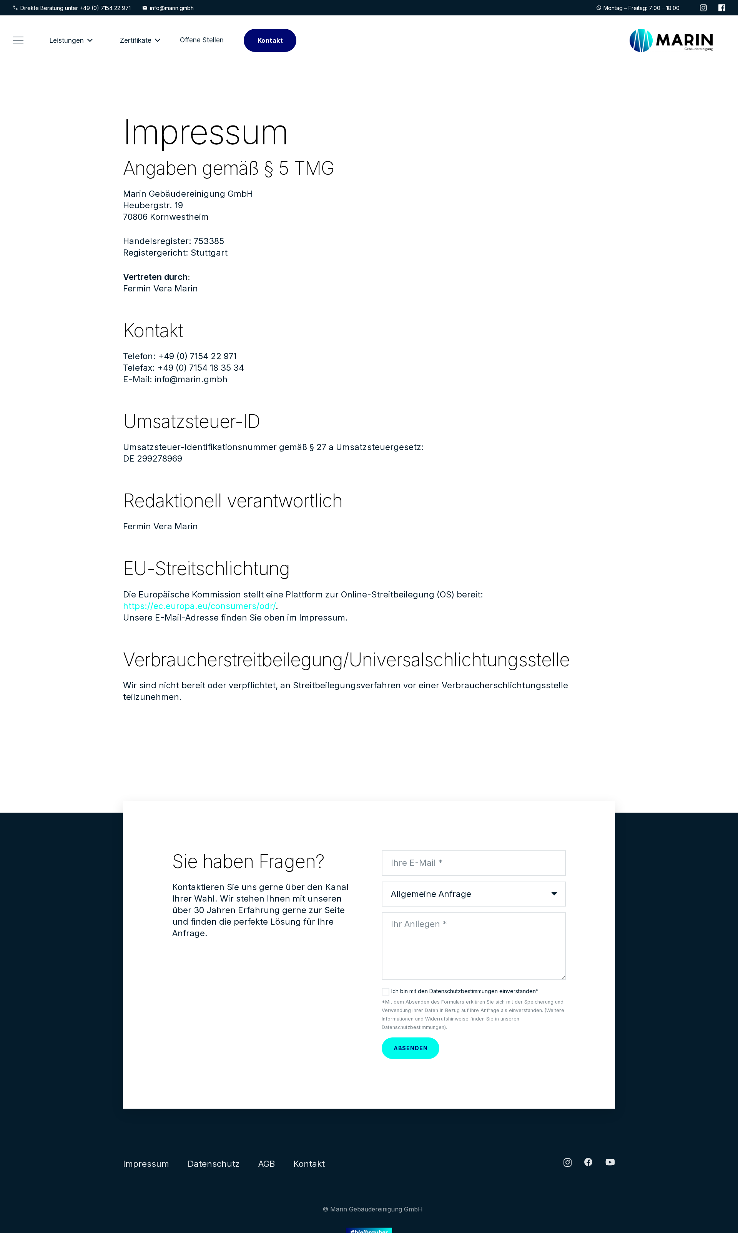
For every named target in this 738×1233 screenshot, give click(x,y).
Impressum (146, 1164)
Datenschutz (214, 1164)
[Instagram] (567, 1162)
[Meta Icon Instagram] (703, 7)
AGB (266, 1164)
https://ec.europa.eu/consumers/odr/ (199, 606)
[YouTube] (610, 1162)
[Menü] (18, 40)
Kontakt (309, 1164)
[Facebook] (588, 1162)
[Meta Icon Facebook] (721, 7)
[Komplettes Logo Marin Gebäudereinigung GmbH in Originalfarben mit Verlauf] (671, 40)
